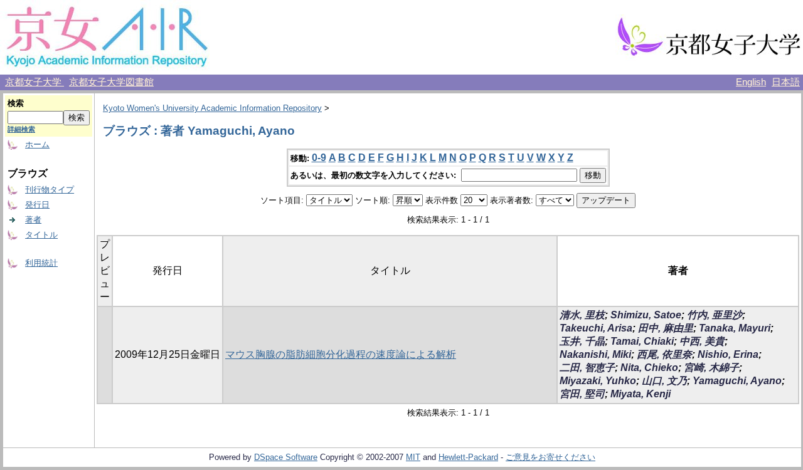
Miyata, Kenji (640, 394)
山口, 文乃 (664, 380)
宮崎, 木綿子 (711, 367)
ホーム (37, 144)
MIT (413, 457)
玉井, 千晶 (582, 341)
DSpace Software (285, 457)
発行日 (37, 204)
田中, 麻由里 (665, 328)
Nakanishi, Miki (595, 354)
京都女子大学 (34, 82)
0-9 (319, 157)
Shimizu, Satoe (645, 315)
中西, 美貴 (702, 341)
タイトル (41, 234)
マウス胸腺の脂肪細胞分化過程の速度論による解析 (340, 354)
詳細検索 (21, 129)
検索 (16, 103)
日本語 (786, 82)
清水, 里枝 (582, 315)
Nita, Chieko (649, 367)
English (751, 82)
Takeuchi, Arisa (596, 328)
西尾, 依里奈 (664, 354)
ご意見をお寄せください (550, 457)
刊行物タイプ (49, 189)
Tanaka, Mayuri (734, 328)
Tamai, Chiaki (642, 341)
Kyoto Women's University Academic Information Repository (212, 108)
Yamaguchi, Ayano (737, 380)
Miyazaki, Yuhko (598, 380)
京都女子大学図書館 (111, 82)
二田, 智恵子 (587, 367)
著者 (33, 219)
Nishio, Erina (728, 354)
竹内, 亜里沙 (714, 315)
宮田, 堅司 (582, 394)
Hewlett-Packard (468, 457)
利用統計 (41, 263)
